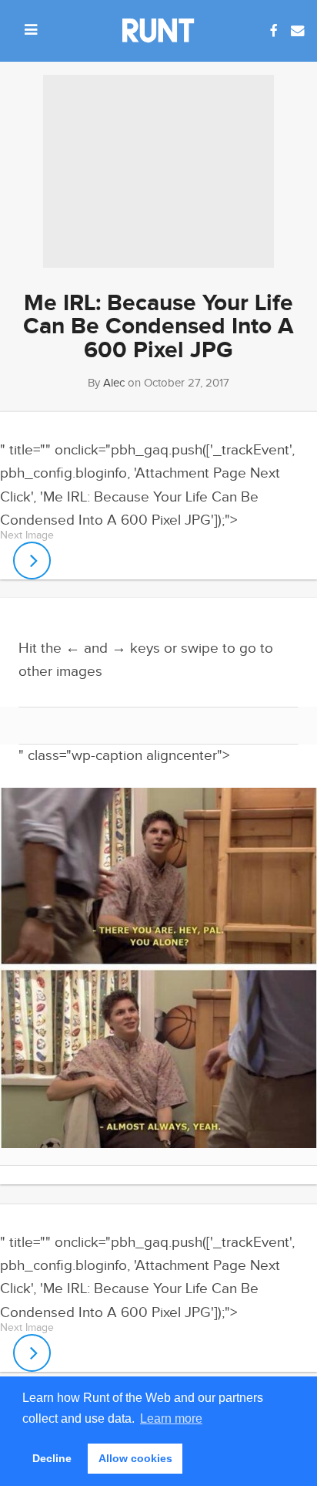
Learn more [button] (171, 1418)
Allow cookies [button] (135, 1458)
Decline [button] (52, 1458)
